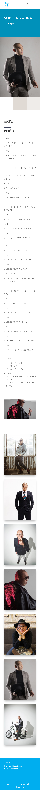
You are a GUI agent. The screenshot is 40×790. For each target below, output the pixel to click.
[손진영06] (20, 475)
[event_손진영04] (20, 655)
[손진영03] (20, 700)
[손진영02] (20, 520)
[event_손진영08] (20, 745)
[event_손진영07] (20, 610)
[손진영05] (20, 565)
